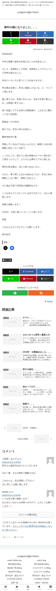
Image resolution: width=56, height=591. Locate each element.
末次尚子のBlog (14, 572)
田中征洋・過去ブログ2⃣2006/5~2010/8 (41, 577)
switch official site (14, 560)
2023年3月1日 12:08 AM (11, 495)
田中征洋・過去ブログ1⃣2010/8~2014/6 (14, 577)
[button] (45, 41)
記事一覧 (14, 583)
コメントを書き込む (28, 514)
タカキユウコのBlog (41, 572)
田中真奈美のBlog (41, 564)
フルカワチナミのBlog (41, 568)
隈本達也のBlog (14, 564)
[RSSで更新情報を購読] (41, 293)
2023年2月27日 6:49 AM (11, 462)
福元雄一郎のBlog (14, 568)
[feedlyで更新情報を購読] (15, 293)
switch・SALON (41, 583)
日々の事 (8, 260)
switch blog (41, 560)
